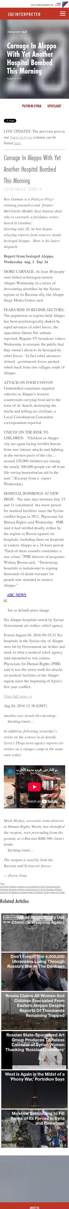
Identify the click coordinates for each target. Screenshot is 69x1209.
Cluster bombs (53, 886)
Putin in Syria (21, 137)
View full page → (18, 696)
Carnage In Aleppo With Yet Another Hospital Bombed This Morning (31, 58)
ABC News (16, 594)
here (17, 142)
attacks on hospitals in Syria (31, 886)
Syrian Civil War (57, 892)
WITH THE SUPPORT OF (42, 5)
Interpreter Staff (17, 32)
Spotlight (54, 106)
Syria (46, 892)
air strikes (4, 886)
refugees (4, 889)
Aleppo (13, 886)
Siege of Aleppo (35, 892)
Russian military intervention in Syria (27, 889)
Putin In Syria (31, 106)
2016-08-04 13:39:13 (23, 189)
